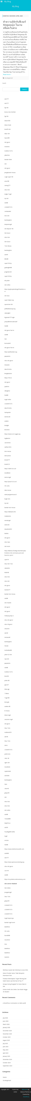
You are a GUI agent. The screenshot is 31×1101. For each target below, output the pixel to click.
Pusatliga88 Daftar (9, 832)
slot (5, 164)
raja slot (6, 659)
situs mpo (7, 542)
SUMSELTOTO (8, 151)
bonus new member (10, 112)
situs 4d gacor (8, 624)
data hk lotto (8, 369)
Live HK (6, 870)
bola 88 (6, 676)
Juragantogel (8, 892)
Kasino (5, 1077)
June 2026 (5, 1021)
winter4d (6, 525)
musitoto (7, 146)
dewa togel (7, 715)
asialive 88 (7, 706)
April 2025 (5, 1053)
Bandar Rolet (8, 159)
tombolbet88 (8, 650)
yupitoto (6, 386)
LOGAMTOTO (8, 207)
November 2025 (7, 1034)
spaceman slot (8, 304)
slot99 (6, 254)
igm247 (6, 685)
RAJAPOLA (7, 823)
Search (4, 83)
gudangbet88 (8, 267)
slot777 (6, 99)
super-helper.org (9, 300)
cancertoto (7, 442)
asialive (6, 421)
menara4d (7, 637)
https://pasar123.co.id (10, 481)
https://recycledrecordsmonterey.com (14, 879)
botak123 (7, 464)
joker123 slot (8, 654)
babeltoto (7, 927)
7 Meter (6, 693)
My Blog (15, 6)
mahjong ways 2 (9, 616)
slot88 (6, 203)
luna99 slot (7, 129)
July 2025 (5, 1043)
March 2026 (6, 1024)
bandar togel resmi (9, 922)
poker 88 (6, 680)
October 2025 (7, 1037)
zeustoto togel (8, 719)
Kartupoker (7, 412)
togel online (7, 399)
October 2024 (7, 1062)
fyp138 (6, 107)
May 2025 (5, 1050)
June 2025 (5, 1046)
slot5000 (6, 775)
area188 (6, 181)
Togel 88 (6, 698)
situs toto (7, 190)
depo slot (7, 133)
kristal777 (7, 460)
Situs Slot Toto (8, 564)
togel (5, 836)
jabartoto (7, 155)
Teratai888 (7, 819)
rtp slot (6, 198)
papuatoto (7, 356)
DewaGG (6, 365)
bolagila (6, 425)
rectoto (6, 840)
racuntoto (7, 940)
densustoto (7, 455)
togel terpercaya (9, 918)
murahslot (7, 767)
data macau (7, 490)
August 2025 (6, 1040)
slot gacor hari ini (9, 330)
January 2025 (6, 1056)
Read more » (7, 74)
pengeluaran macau (10, 172)
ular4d (6, 633)
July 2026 (5, 1018)
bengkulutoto (8, 373)
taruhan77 (7, 590)
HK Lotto (7, 486)
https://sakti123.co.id (10, 468)
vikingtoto (7, 391)
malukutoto (7, 516)
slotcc (6, 745)
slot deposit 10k (8, 228)
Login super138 (8, 177)
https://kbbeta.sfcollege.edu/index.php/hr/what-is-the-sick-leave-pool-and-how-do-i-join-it (15, 553)
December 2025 (7, 1030)
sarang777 (7, 185)
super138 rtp (8, 263)
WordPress (26, 1097)
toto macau (7, 451)
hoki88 (6, 395)
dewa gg (6, 689)
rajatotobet (7, 771)
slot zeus (6, 296)
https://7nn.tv (8, 378)
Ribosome (25, 1089)
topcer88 (6, 138)
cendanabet (7, 211)
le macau (7, 711)
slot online (7, 285)
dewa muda (7, 125)
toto (5, 944)
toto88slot (7, 473)
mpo (5, 784)
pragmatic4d (7, 272)
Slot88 (6, 326)
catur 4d (6, 758)
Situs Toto (7, 728)
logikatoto (7, 438)
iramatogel (7, 520)
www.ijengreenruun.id (10, 494)
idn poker (7, 280)
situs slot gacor (8, 360)
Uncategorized (9, 78)
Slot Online (7, 888)
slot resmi (7, 546)
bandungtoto (8, 220)
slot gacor (7, 142)
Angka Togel (7, 194)
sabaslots (7, 568)
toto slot (6, 215)
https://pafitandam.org (10, 352)
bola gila (6, 702)
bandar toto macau (9, 507)
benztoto (7, 429)
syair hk (6, 559)
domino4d (7, 417)
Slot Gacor (7, 233)
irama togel (7, 477)
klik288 (6, 259)
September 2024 (7, 1066)
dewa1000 (7, 120)
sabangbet (7, 313)
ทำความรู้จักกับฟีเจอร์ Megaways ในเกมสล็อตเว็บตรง (14, 25)
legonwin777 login (9, 317)
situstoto (6, 628)
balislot (6, 533)
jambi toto (7, 754)
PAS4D (6, 646)
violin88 (6, 853)
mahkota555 (8, 732)
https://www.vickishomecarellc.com (14, 849)
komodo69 (7, 343)
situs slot (6, 581)
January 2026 (6, 1027)
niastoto (6, 957)
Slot (5, 339)
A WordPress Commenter (10, 1003)
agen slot (7, 762)
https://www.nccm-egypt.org (12, 434)
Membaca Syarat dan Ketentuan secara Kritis (15, 970)
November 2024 (7, 1059)
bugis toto (7, 499)
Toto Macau (7, 246)
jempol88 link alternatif (10, 321)
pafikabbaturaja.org (9, 309)
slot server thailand (10, 883)
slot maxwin (7, 603)
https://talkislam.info (10, 512)
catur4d (6, 788)
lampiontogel (8, 224)
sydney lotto (7, 447)
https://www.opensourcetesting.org (14, 862)
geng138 (6, 793)
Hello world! (22, 1003)
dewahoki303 (8, 529)
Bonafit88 (7, 935)
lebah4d (6, 572)
